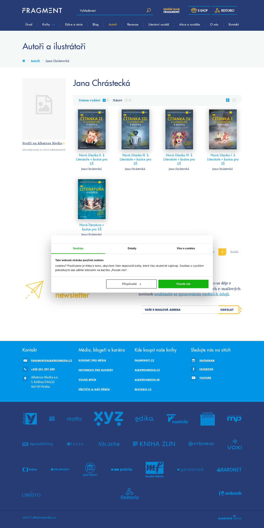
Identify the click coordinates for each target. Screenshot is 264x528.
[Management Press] (234, 418)
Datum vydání (89, 100)
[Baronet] (229, 469)
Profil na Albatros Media (42, 143)
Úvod (28, 24)
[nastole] (177, 418)
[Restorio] (129, 494)
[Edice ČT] (29, 469)
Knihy (46, 24)
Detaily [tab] (132, 248)
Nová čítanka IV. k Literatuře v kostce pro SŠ (179, 159)
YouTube (205, 377)
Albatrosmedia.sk (147, 379)
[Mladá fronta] (154, 469)
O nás (214, 24)
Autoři (113, 24)
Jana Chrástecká (91, 169)
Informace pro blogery (96, 370)
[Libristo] (31, 494)
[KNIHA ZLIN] (154, 443)
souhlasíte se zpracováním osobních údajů (191, 294)
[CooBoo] (52, 418)
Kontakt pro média (92, 360)
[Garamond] (190, 469)
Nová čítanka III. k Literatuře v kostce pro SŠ (135, 159)
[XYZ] (108, 418)
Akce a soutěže (189, 24)
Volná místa (87, 379)
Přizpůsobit (129, 283)
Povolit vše (183, 283)
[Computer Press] (207, 418)
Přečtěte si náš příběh (94, 389)
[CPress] (75, 443)
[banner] (42, 10)
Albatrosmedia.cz (147, 370)
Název (117, 100)
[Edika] (144, 418)
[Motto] (74, 418)
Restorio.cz (143, 389)
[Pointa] (121, 469)
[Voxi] (234, 443)
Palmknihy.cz (144, 360)
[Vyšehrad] (201, 443)
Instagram (207, 360)
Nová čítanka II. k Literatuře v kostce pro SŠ (92, 159)
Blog (96, 24)
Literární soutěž (159, 24)
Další (234, 252)
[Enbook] (230, 494)
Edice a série (74, 24)
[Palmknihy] (60, 469)
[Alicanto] (108, 443)
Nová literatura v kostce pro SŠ (92, 227)
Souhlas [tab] (78, 248)
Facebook (206, 369)
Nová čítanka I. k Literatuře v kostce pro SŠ (223, 159)
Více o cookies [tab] (186, 248)
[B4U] (37, 443)
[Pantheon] (90, 469)
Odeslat (227, 310)
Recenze (132, 24)
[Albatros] (29, 418)
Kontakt (234, 24)
